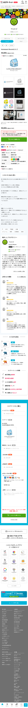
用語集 (3, 662)
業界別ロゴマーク (5, 630)
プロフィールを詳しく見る (19, 271)
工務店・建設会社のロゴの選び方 (17, 700)
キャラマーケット (5, 647)
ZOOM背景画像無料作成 (6, 645)
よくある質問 (4, 628)
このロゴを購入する (15, 139)
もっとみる (14, 585)
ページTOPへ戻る (15, 603)
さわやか (11, 45)
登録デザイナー (5, 625)
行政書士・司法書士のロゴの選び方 (18, 697)
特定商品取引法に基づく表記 (17, 660)
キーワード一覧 (17, 664)
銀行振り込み (7, 485)
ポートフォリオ (21, 38)
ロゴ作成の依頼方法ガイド (17, 674)
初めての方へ (4, 611)
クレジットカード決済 (9, 475)
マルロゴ (13, 6)
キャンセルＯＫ (17, 623)
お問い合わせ (4, 632)
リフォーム (4, 231)
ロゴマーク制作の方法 (6, 658)
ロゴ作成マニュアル (5, 636)
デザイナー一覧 (7, 6)
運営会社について (17, 657)
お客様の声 (4, 615)
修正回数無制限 (17, 621)
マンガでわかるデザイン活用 (5, 642)
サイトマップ (16, 666)
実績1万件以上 (16, 628)
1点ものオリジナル (17, 619)
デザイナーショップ (19, 6)
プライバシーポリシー (18, 662)
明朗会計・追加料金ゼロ (18, 615)
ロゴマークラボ (5, 652)
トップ (2, 6)
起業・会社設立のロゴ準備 (17, 677)
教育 (11, 231)
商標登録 (3, 623)
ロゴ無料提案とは (16, 671)
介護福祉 (16, 231)
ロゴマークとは (5, 656)
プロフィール (7, 38)
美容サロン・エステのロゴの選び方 (18, 690)
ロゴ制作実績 (4, 634)
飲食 (22, 231)
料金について (4, 617)
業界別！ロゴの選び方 (6, 664)
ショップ (7, 41)
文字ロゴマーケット (5, 649)
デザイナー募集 (17, 668)
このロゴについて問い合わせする (14, 531)
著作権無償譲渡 (5, 619)
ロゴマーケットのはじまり (17, 655)
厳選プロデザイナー (17, 613)
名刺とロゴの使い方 (16, 681)
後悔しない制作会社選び (6, 654)
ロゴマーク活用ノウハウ (6, 660)
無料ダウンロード (5, 638)
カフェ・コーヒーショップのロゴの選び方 (19, 694)
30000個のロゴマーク (18, 611)
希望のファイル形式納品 (18, 630)
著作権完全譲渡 (17, 617)
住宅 (6, 229)
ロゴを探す (4, 613)
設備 (17, 229)
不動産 (11, 229)
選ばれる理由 (4, 621)
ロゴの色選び (4, 640)
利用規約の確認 (14, 519)
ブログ (21, 41)
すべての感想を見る (21, 276)
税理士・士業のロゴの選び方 (17, 687)
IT (2, 229)
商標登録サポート (17, 632)
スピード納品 (16, 625)
